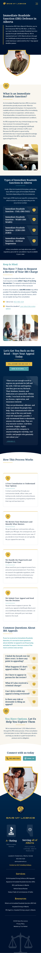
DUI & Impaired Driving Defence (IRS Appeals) (20, 878)
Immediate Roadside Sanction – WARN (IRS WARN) (15, 219)
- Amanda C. (10, 441)
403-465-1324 (19, 302)
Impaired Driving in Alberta (20, 907)
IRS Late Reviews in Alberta (20, 885)
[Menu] (37, 3)
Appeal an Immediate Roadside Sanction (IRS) (20, 882)
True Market (23, 926)
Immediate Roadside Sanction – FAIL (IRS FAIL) (17, 210)
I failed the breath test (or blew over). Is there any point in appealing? (17, 658)
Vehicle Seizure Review (20, 889)
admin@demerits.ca (20, 861)
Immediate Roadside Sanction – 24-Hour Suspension (15, 241)
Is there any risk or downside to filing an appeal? (15, 702)
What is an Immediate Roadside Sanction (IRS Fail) (20, 903)
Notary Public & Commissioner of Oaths (20, 892)
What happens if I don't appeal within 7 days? (16, 667)
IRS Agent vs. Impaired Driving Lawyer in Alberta (20, 910)
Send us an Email (18, 369)
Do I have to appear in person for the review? (16, 676)
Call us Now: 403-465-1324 (18, 364)
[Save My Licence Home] (20, 812)
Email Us (30, 758)
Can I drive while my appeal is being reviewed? (17, 692)
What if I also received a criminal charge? (16, 684)
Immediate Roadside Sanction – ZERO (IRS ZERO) (15, 230)
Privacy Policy (20, 924)
